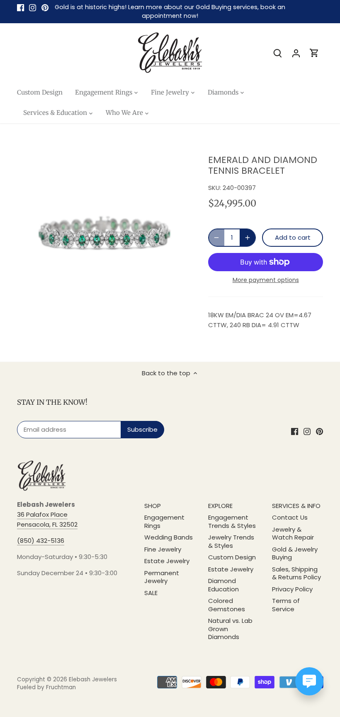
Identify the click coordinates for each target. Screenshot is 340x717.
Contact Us (290, 517)
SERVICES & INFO (296, 505)
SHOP (152, 505)
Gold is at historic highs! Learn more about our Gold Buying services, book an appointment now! (170, 11)
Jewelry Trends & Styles (231, 541)
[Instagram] (32, 7)
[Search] (278, 52)
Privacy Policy (292, 589)
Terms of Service (286, 604)
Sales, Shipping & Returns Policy (296, 573)
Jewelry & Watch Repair (293, 533)
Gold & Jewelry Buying (295, 553)
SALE (151, 592)
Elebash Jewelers (93, 679)
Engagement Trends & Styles (232, 521)
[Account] (296, 52)
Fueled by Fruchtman (46, 687)
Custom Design (232, 557)
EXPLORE (220, 505)
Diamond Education (223, 584)
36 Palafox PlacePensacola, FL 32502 (47, 519)
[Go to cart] (314, 52)
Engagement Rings (164, 521)
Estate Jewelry (166, 561)
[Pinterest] (45, 7)
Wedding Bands (168, 537)
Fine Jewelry (162, 549)
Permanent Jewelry (161, 577)
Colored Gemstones (226, 604)
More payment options (266, 280)
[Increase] (247, 237)
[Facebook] (20, 7)
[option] (105, 233)
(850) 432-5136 (40, 540)
